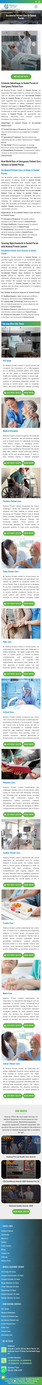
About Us (4, 1238)
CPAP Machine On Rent (10, 1287)
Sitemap (4, 1257)
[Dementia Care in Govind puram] (20, 764)
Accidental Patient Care (10, 1320)
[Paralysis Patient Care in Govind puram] (20, 483)
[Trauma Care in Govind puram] (20, 904)
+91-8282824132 (25, 1360)
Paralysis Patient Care (12, 501)
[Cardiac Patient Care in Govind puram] (20, 834)
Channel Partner (7, 1231)
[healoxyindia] (36, 7)
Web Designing (32, 1381)
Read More (29, 393)
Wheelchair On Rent (8, 1290)
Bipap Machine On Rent (10, 1283)
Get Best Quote (13, 393)
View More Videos (21, 1212)
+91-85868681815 (26, 1363)
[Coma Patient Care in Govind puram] (20, 553)
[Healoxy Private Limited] (14, 6)
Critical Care (8, 712)
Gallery (3, 1242)
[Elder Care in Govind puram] (20, 623)
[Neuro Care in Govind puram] (20, 975)
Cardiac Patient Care (11, 852)
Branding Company (27, 1383)
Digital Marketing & (14, 1383)
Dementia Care (9, 782)
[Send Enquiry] (3, 1377)
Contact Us (5, 1253)
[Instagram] (39, 1)
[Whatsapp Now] (3, 1371)
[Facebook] (36, 1)
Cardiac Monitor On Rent (10, 1298)
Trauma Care (8, 923)
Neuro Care (7, 993)
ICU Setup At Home (8, 1272)
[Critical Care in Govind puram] (20, 694)
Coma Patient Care (10, 571)
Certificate (5, 1235)
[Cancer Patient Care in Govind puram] (20, 1045)
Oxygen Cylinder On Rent (10, 1279)
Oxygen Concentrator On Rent (12, 1276)
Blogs (3, 1250)
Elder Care (7, 641)
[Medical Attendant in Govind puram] (20, 412)
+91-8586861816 (13, 1363)
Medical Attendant (10, 431)
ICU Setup (7, 360)
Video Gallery (6, 1246)
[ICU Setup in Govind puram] (20, 342)
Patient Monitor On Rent (10, 1294)
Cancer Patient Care (11, 1063)
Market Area (5, 1261)
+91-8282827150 (13, 1360)
